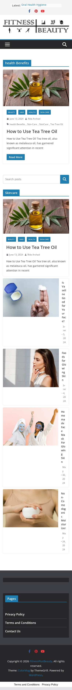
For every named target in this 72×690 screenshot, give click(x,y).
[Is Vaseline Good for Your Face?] (31, 312)
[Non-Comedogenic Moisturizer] (30, 521)
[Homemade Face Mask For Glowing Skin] (30, 447)
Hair (22, 112)
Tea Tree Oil (56, 124)
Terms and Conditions (20, 623)
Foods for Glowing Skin (64, 366)
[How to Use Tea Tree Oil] (36, 88)
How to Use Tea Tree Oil (32, 131)
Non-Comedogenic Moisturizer (63, 511)
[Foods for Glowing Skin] (31, 377)
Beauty (11, 112)
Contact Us (12, 631)
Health (32, 112)
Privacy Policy (15, 614)
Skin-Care (44, 112)
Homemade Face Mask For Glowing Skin (63, 437)
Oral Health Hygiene (33, 5)
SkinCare (43, 124)
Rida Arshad (34, 118)
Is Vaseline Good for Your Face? (64, 302)
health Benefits (17, 124)
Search (64, 179)
